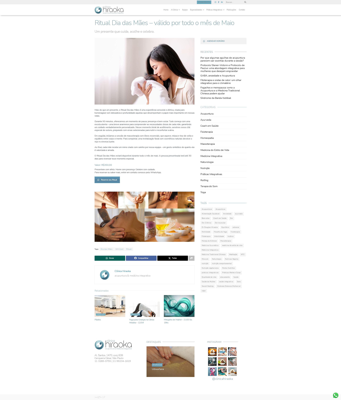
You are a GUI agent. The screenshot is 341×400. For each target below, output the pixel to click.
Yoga (203, 192)
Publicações (231, 10)
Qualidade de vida (209, 277)
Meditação (233, 255)
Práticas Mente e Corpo (231, 273)
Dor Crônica (206, 223)
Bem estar (206, 218)
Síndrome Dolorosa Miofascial (229, 286)
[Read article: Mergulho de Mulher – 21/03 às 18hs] (179, 306)
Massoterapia (207, 144)
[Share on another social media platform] (191, 258)
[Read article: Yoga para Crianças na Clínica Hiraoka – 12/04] (144, 306)
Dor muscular (220, 223)
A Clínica (174, 10)
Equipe (185, 10)
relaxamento (225, 277)
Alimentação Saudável (211, 214)
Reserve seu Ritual (109, 180)
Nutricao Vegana (231, 259)
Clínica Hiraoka (123, 271)
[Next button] (186, 362)
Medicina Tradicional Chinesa (214, 255)
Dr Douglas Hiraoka (210, 227)
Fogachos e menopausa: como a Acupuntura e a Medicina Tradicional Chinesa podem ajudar (220, 90)
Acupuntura (206, 113)
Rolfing (204, 180)
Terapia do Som (209, 186)
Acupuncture (207, 209)
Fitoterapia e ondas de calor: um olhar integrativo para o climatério (220, 82)
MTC (243, 255)
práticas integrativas (210, 273)
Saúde (236, 277)
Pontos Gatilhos (228, 268)
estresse (236, 227)
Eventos (101, 314)
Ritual (129, 249)
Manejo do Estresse (209, 241)
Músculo (205, 259)
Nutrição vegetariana (210, 268)
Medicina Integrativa (211, 156)
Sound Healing (208, 286)
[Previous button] (155, 362)
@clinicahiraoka (222, 379)
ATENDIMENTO (204, 2)
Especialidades (196, 10)
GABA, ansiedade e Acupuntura (217, 75)
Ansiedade (227, 214)
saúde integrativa (226, 282)
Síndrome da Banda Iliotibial (215, 98)
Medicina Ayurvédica (210, 245)
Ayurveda (205, 119)
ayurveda (239, 214)
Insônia (231, 236)
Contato (242, 10)
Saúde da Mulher (208, 282)
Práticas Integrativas (214, 10)
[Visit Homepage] (109, 10)
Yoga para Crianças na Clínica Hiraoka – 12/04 (141, 321)
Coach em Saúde (209, 125)
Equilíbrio (225, 227)
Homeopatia (207, 138)
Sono (239, 282)
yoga (204, 291)
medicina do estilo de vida (232, 245)
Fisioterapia (206, 131)
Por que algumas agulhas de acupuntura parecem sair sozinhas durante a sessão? (222, 59)
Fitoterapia (206, 236)
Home (166, 10)
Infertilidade (219, 236)
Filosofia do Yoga (220, 232)
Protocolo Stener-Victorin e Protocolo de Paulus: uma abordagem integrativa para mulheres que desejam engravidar (222, 68)
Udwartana (158, 369)
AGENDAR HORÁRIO (216, 41)
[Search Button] (245, 2)
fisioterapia (235, 232)
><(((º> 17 (100, 397)
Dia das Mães (107, 249)
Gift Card (119, 249)
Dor (231, 218)
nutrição (205, 264)
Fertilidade (206, 232)
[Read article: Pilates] (110, 306)
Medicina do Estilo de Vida (214, 150)
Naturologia (206, 162)
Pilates (98, 319)
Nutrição (205, 168)
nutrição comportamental (222, 264)
